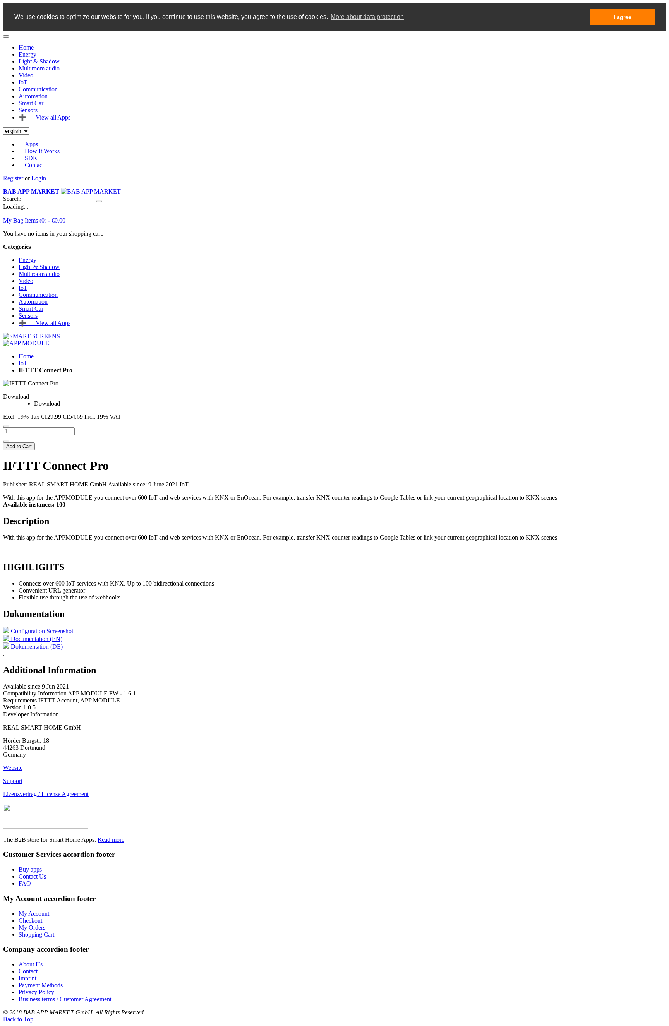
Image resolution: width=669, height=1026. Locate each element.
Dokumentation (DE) (36, 646)
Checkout (30, 920)
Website (12, 767)
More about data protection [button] (367, 17)
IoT (23, 363)
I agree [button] (622, 17)
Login (38, 178)
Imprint (27, 978)
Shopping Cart (36, 934)
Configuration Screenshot (41, 631)
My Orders (32, 927)
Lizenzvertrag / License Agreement (46, 794)
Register (13, 178)
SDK (31, 158)
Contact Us (32, 876)
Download (16, 396)
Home (26, 47)
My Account (34, 913)
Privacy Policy (36, 992)
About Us (31, 964)
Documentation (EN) (35, 638)
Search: (12, 198)
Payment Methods (41, 985)
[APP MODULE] (26, 343)
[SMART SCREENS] (31, 336)
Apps (31, 144)
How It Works (42, 151)
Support (12, 781)
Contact (34, 165)
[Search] (99, 201)
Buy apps (30, 869)
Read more (111, 839)
